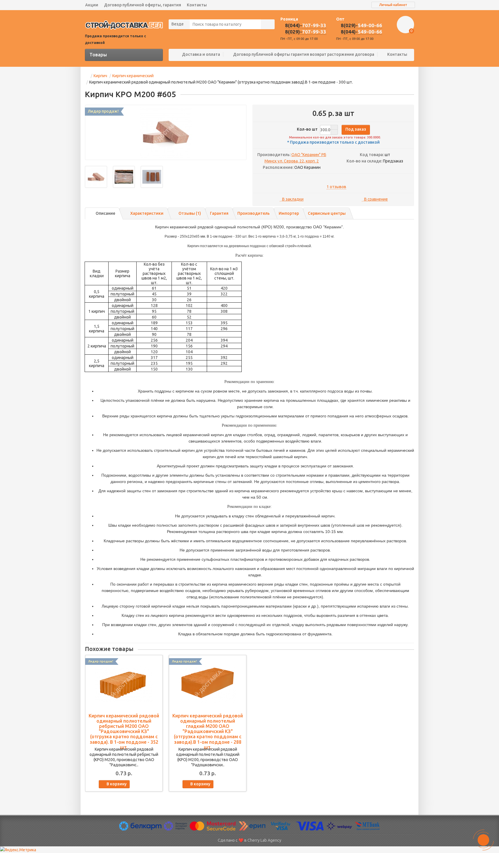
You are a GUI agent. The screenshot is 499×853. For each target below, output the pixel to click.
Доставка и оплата (201, 54)
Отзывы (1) (189, 213)
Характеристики (146, 213)
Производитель (253, 213)
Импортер (289, 213)
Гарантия (219, 213)
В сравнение (375, 199)
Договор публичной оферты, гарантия (142, 5)
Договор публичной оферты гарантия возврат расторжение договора (303, 54)
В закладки (292, 199)
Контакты (197, 5)
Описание (105, 213)
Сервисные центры (327, 213)
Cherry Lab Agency (264, 840)
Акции (91, 5)
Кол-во (307, 129)
